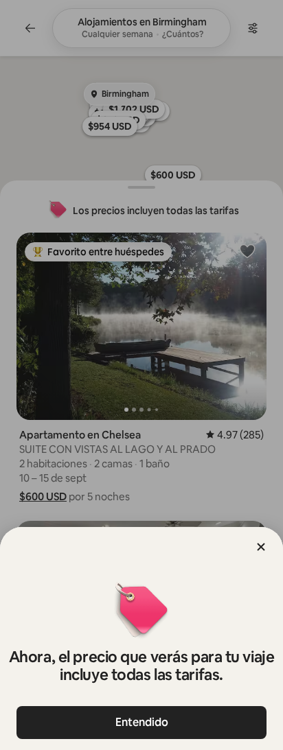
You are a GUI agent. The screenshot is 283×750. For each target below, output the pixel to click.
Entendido (141, 722)
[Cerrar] (261, 546)
